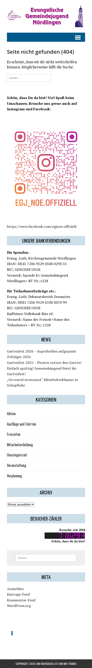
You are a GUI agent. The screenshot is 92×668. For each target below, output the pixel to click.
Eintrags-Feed (18, 594)
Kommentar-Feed (21, 600)
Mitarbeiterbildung (20, 444)
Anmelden (15, 588)
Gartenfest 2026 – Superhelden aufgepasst (41, 351)
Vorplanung (14, 475)
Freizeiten (13, 434)
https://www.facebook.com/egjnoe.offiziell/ (42, 226)
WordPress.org (19, 605)
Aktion (11, 413)
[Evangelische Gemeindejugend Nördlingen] (46, 16)
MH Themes (70, 664)
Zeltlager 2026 (19, 356)
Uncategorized (17, 455)
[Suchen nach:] (29, 77)
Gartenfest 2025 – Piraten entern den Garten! (44, 362)
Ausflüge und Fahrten (21, 424)
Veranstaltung (16, 465)
